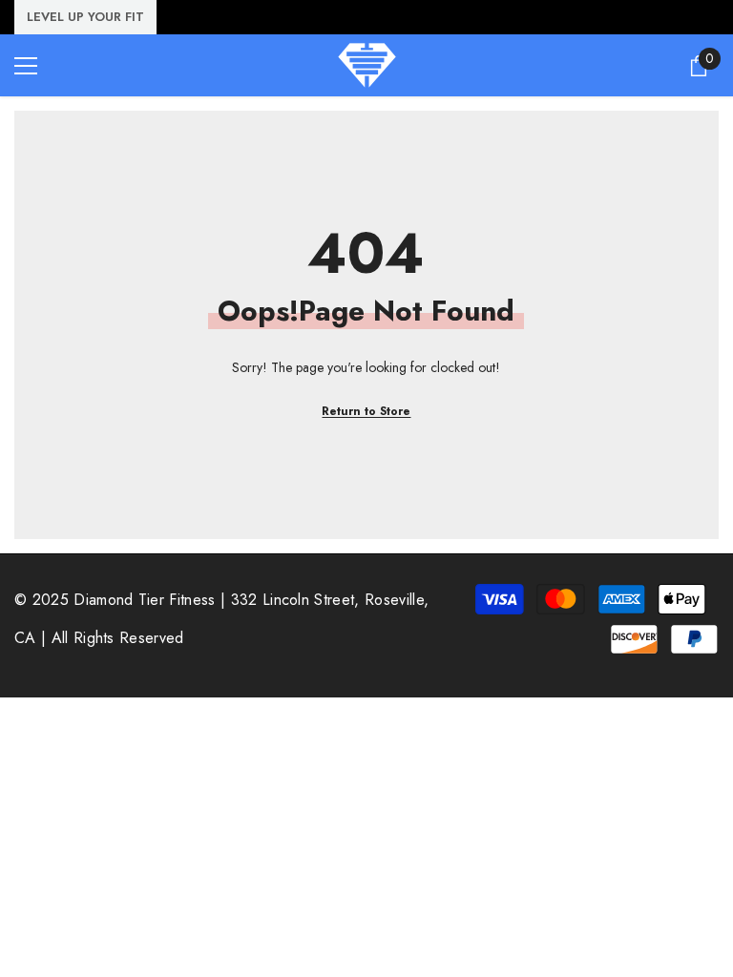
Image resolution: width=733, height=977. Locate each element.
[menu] (25, 65)
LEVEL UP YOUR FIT (85, 17)
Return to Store (366, 411)
